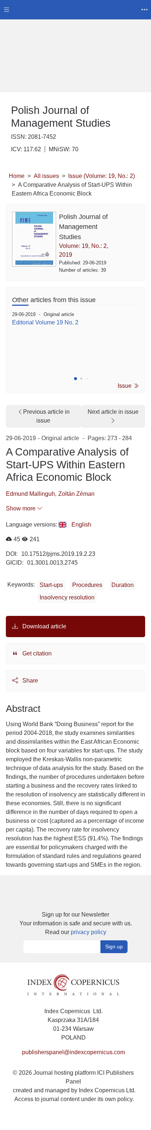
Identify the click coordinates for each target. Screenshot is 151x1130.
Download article (43, 626)
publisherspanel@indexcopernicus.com (73, 1052)
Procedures (87, 585)
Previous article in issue (46, 416)
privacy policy (88, 932)
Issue (125, 386)
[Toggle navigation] (6, 9)
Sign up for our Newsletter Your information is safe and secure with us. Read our (75, 923)
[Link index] (73, 984)
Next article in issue (113, 412)
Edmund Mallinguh (30, 494)
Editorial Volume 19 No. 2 (45, 322)
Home (17, 176)
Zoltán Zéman (76, 494)
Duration (122, 585)
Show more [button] (21, 508)
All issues (46, 176)
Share (29, 680)
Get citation (36, 653)
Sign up (114, 946)
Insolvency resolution (67, 597)
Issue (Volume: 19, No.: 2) (101, 176)
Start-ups (51, 585)
